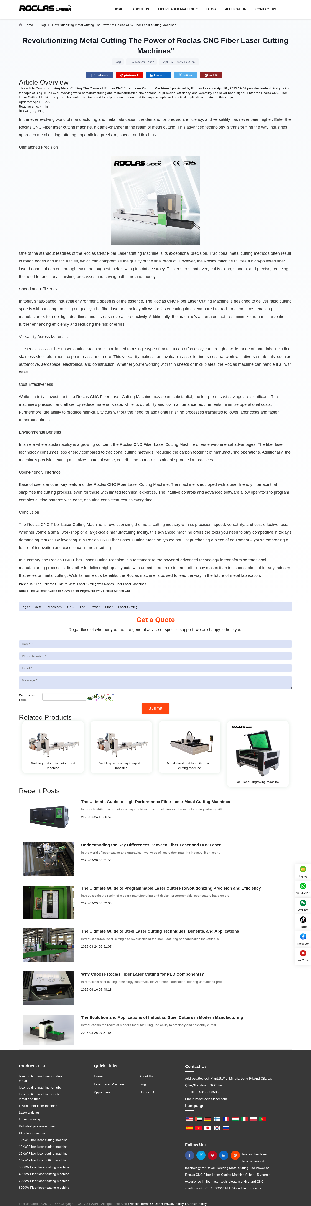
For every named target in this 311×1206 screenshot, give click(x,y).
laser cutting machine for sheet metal (41, 1078)
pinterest (130, 75)
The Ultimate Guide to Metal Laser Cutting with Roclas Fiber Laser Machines (91, 584)
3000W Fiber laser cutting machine (44, 1167)
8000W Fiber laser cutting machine (44, 1187)
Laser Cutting (128, 607)
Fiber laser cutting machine (67, 127)
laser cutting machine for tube (40, 1087)
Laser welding (29, 1112)
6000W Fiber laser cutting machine (44, 1181)
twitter (187, 75)
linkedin (159, 75)
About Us (140, 9)
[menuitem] (123, 9)
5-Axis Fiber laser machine (38, 1106)
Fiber (109, 607)
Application (235, 9)
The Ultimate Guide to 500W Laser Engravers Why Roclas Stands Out (79, 591)
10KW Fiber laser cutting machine (43, 1140)
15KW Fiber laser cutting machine (43, 1153)
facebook (100, 75)
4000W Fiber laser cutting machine (44, 1174)
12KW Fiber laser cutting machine (43, 1146)
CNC (70, 607)
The (82, 607)
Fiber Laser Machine (177, 9)
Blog (211, 9)
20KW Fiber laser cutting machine (43, 1160)
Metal (38, 607)
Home (118, 9)
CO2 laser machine (33, 1133)
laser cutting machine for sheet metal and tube (41, 1096)
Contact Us (265, 9)
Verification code (27, 697)
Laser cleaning (29, 1119)
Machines (55, 607)
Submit (155, 708)
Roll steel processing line (37, 1126)
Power (95, 607)
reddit (213, 75)
